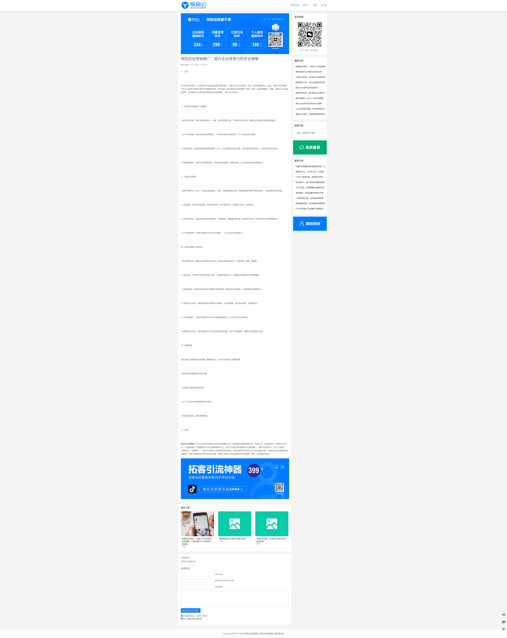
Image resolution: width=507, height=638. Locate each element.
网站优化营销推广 (188, 444)
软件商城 (294, 5)
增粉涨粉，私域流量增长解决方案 (309, 193)
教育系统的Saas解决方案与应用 (309, 72)
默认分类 (184, 65)
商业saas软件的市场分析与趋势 (309, 103)
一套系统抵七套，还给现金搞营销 (309, 198)
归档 (315, 5)
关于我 (324, 5)
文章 (305, 5)
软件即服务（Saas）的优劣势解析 (310, 98)
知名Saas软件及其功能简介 (307, 87)
